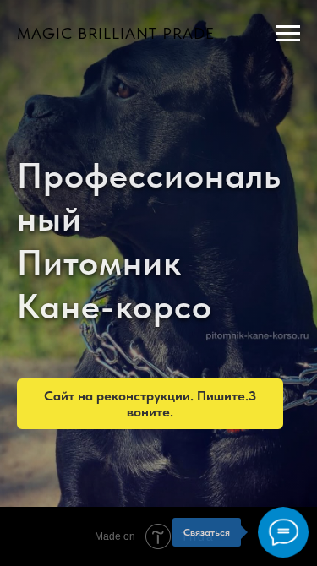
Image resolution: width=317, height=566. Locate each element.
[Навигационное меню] (288, 33)
